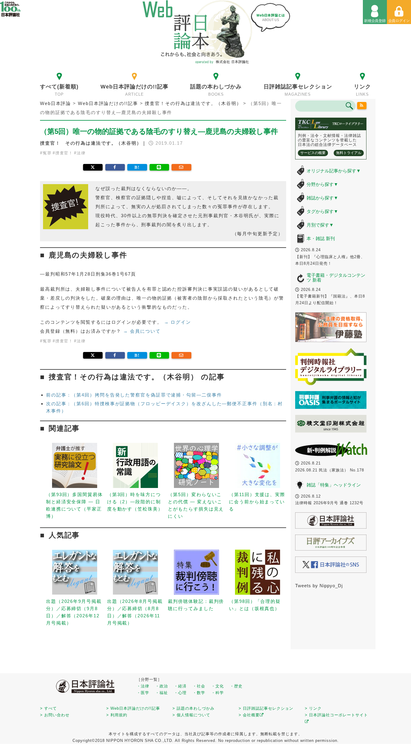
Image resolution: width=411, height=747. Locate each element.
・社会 (199, 686)
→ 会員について (141, 331)
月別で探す (320, 224)
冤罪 (47, 153)
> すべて (48, 708)
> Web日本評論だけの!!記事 (133, 708)
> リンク (313, 708)
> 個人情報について (191, 715)
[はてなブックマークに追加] (137, 167)
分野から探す (322, 184)
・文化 (217, 686)
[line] (159, 167)
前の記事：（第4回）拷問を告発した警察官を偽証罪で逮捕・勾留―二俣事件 (134, 394)
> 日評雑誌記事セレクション (266, 708)
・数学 (199, 692)
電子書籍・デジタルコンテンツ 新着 (336, 278)
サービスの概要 (313, 153)
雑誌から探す (322, 197)
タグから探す (322, 211)
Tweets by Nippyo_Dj (319, 585)
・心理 (180, 692)
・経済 (180, 686)
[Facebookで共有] (115, 167)
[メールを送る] (181, 167)
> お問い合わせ (55, 715)
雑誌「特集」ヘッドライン (334, 484)
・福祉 (161, 692)
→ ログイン (177, 322)
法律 (81, 153)
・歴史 (236, 686)
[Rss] (362, 105)
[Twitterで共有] (93, 167)
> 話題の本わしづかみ (193, 708)
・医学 (143, 692)
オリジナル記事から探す (334, 170)
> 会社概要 (249, 715)
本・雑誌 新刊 (321, 238)
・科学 (217, 692)
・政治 (161, 686)
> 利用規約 (116, 715)
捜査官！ (64, 153)
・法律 (143, 686)
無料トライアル (348, 153)
